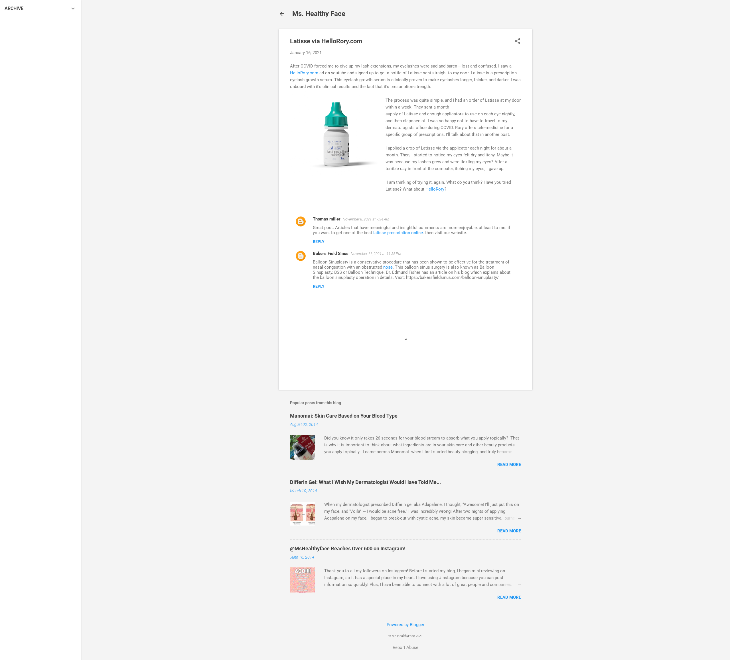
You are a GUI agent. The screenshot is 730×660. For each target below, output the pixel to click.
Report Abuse (405, 647)
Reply (319, 241)
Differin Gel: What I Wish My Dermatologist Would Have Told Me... (365, 482)
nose (388, 267)
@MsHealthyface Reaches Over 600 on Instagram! (347, 548)
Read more (509, 464)
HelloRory (434, 189)
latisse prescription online (398, 232)
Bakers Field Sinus (330, 253)
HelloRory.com (304, 72)
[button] (517, 42)
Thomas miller (326, 219)
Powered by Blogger (405, 624)
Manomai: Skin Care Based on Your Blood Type (344, 416)
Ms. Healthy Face (318, 14)
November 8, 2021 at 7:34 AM (366, 219)
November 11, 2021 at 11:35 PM (376, 254)
